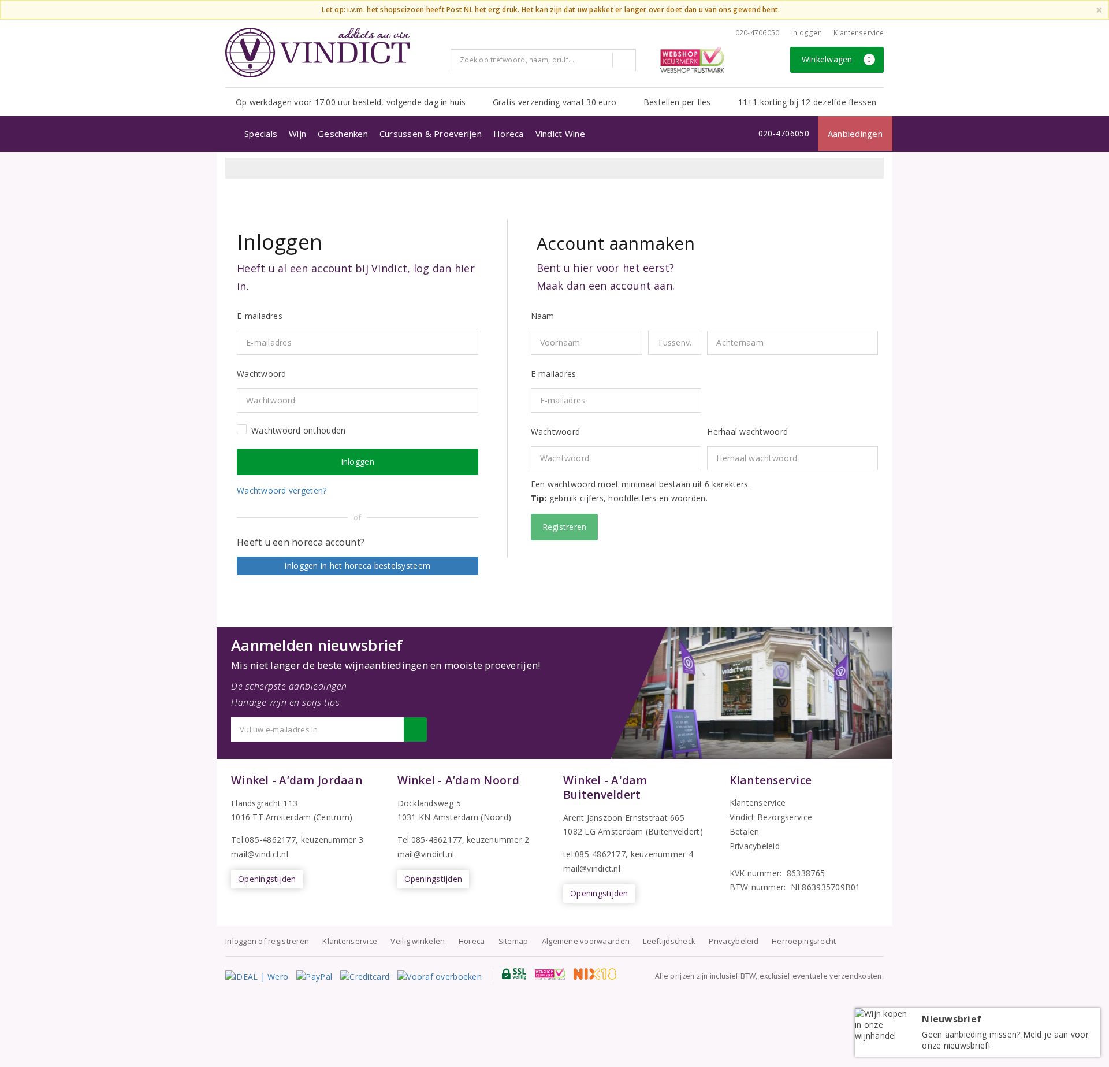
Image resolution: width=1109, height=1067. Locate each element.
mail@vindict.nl (259, 854)
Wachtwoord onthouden (298, 430)
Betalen (745, 831)
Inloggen (806, 33)
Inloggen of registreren (267, 941)
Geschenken (343, 133)
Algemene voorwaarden (586, 941)
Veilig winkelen (417, 941)
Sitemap (513, 941)
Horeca (508, 133)
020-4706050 (757, 33)
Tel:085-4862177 (263, 839)
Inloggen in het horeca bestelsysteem (357, 565)
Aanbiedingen (855, 133)
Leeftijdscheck (669, 941)
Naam (542, 315)
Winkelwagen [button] (837, 59)
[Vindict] (317, 52)
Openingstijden (267, 878)
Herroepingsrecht (804, 941)
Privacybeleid (755, 845)
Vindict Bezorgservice (771, 817)
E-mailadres (553, 373)
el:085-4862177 (432, 839)
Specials (260, 133)
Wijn (297, 133)
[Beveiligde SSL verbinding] (550, 974)
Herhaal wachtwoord (747, 431)
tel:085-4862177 (594, 854)
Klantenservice (858, 33)
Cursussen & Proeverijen (430, 133)
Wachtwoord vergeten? (281, 490)
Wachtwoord (555, 431)
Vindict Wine (560, 133)
